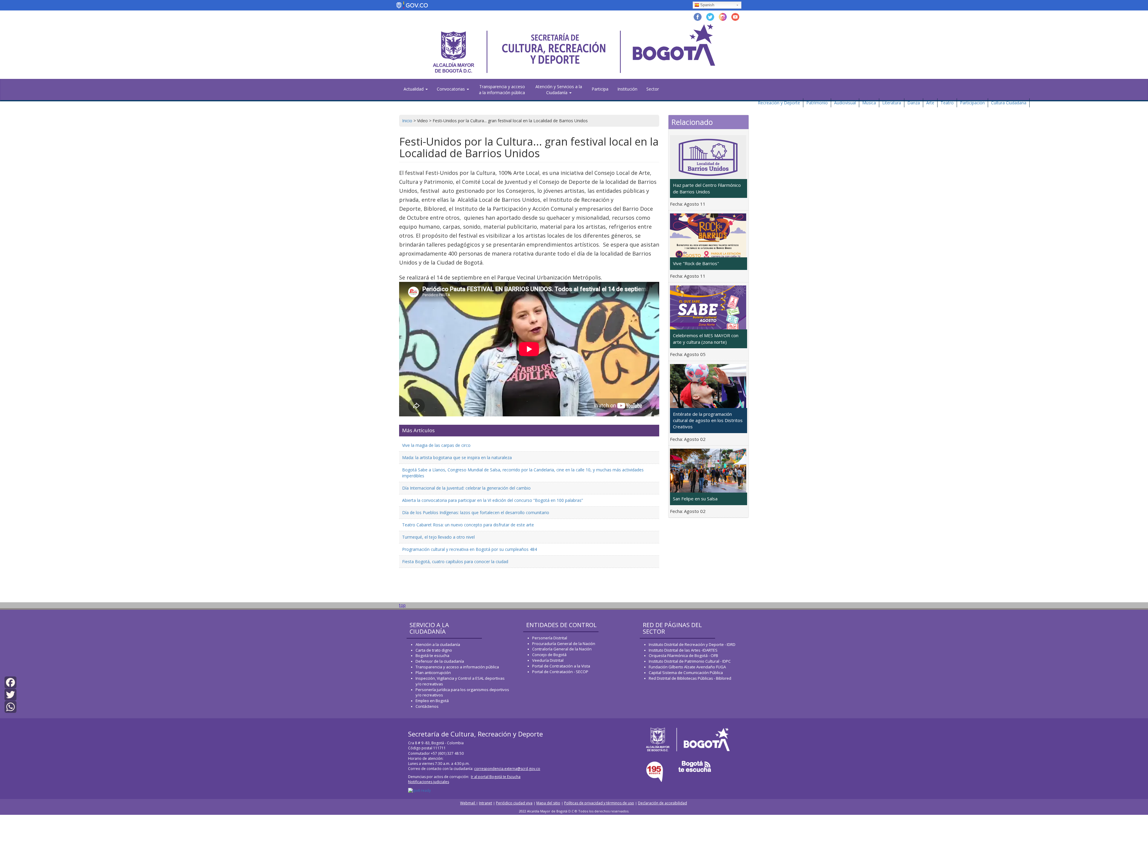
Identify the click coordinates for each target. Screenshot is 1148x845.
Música (869, 103)
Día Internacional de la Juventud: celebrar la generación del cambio (466, 488)
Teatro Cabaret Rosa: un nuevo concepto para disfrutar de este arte (468, 525)
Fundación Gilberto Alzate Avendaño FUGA (687, 667)
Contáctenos (427, 706)
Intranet (485, 803)
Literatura (891, 103)
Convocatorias (451, 89)
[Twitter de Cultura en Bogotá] (710, 16)
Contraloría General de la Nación (562, 649)
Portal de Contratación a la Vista (561, 666)
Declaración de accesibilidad (662, 803)
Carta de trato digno (434, 650)
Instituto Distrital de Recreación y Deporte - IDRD (692, 644)
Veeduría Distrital (548, 660)
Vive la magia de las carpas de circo (436, 445)
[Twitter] (10, 694)
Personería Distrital (549, 638)
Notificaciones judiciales (428, 781)
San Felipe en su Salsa (695, 499)
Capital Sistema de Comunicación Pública (686, 672)
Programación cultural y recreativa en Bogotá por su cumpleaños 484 (469, 549)
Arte (930, 103)
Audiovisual (845, 103)
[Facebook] (10, 682)
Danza (913, 103)
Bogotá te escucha (432, 655)
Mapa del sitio (548, 803)
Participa (600, 89)
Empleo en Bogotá (432, 700)
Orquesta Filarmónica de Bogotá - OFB (683, 655)
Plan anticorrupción (433, 672)
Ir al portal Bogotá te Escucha (495, 776)
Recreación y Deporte (779, 103)
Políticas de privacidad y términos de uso (599, 803)
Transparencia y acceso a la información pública (502, 89)
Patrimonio (817, 103)
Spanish (707, 5)
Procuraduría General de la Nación (563, 643)
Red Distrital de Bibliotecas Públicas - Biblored (690, 678)
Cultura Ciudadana (1008, 103)
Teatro (947, 103)
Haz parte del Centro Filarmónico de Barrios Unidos (707, 188)
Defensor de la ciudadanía (440, 661)
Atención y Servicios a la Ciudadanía (558, 89)
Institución (627, 89)
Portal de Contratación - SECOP (560, 671)
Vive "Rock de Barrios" (696, 263)
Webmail (468, 803)
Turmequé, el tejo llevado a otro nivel (438, 537)
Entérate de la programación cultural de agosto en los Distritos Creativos (708, 420)
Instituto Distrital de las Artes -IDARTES (683, 650)
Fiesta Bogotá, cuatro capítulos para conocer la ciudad (455, 561)
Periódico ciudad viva (514, 803)
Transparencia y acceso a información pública (457, 667)
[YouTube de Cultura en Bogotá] (735, 16)
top (402, 605)
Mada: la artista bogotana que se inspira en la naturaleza (457, 457)
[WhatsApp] (10, 706)
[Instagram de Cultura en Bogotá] (723, 16)
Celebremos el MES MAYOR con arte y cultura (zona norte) (705, 338)
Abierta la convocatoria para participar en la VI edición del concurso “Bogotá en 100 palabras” (492, 500)
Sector (652, 89)
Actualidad (414, 89)
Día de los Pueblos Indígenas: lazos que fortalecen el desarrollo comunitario (475, 512)
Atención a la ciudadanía (438, 644)
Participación (972, 103)
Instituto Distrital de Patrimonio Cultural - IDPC (690, 661)
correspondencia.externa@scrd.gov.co (507, 768)
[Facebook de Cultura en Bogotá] (698, 16)
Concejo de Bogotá (549, 654)
